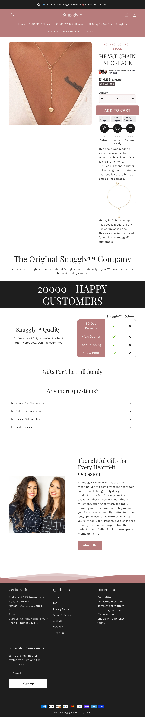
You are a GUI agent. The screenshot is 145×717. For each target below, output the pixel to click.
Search (57, 597)
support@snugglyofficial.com (28, 618)
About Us (90, 545)
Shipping (58, 632)
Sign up (28, 683)
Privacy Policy (61, 609)
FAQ (55, 603)
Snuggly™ (67, 712)
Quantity (104, 92)
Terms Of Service (62, 615)
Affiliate (57, 620)
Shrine (88, 712)
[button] (13, 15)
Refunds (58, 626)
